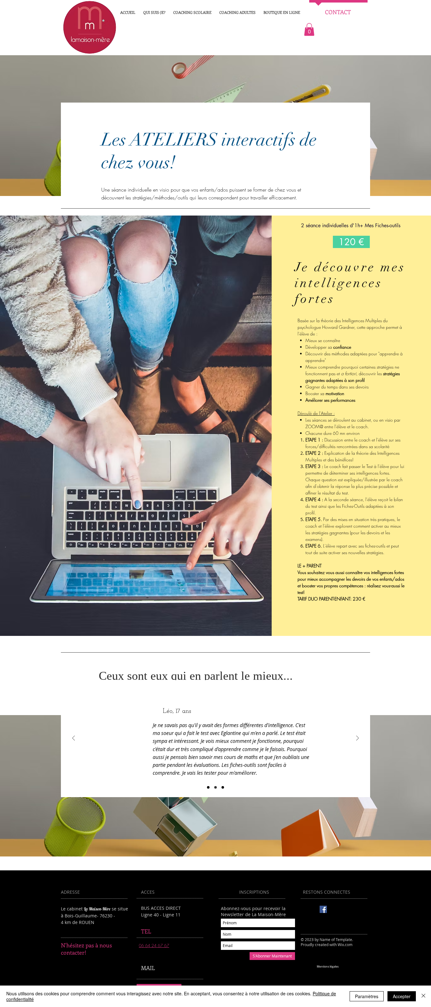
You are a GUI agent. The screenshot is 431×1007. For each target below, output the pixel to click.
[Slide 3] (222, 787)
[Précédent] (73, 739)
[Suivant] (357, 739)
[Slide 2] (215, 787)
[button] (281, 12)
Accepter (401, 996)
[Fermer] (423, 996)
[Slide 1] (208, 787)
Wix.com (345, 944)
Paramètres (366, 996)
